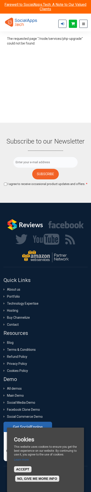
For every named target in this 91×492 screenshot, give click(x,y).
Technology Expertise (22, 303)
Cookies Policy (17, 371)
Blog (10, 342)
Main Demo (15, 395)
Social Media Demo (21, 402)
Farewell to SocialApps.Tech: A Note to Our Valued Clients (45, 6)
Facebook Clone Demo (23, 409)
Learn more (21, 459)
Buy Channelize (18, 317)
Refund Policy (17, 357)
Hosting (12, 310)
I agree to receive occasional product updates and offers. (47, 184)
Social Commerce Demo (25, 416)
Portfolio (13, 296)
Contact (13, 324)
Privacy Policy (17, 364)
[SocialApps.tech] (21, 22)
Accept (22, 469)
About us (13, 289)
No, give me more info (37, 479)
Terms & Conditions (21, 349)
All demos (14, 388)
